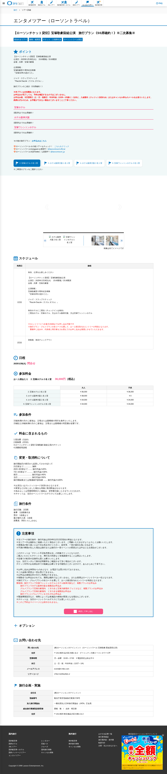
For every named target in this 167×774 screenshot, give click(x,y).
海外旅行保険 (74, 744)
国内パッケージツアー (17, 752)
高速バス (44, 744)
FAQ (160, 3)
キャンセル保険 (47, 752)
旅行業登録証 (103, 737)
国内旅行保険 (46, 750)
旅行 (15, 10)
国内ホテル (13, 744)
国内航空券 (13, 741)
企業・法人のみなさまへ (107, 746)
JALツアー (13, 747)
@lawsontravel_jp (57, 152)
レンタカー (45, 741)
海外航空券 (73, 741)
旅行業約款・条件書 (106, 740)
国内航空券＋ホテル (16, 750)
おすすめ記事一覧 (105, 734)
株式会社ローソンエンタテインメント (142, 734)
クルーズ (44, 747)
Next (120, 206)
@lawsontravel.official (56, 149)
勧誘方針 (101, 743)
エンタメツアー (15, 755)
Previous (46, 206)
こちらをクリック (61, 146)
